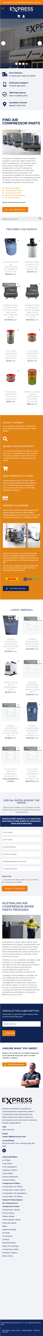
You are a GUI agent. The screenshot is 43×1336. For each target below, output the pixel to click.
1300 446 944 (35, 2)
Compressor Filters (11, 1183)
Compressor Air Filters (12, 1186)
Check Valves (8, 1213)
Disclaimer (27, 1330)
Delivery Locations (11, 1330)
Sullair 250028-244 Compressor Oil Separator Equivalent (11, 267)
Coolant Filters (8, 1180)
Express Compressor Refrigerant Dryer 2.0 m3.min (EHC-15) (32, 730)
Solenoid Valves (9, 1223)
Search (40, 219)
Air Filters (6, 1160)
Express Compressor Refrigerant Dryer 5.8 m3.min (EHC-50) (11, 644)
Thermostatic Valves (11, 1220)
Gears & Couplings (10, 1246)
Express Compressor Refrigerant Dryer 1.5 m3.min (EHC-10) (10, 730)
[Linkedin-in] (4, 1150)
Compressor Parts (10, 1249)
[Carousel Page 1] (16, 64)
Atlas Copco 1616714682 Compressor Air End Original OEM (32, 774)
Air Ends (6, 1233)
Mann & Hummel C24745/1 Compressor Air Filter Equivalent (32, 397)
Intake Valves (8, 1216)
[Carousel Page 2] (20, 64)
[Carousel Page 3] (23, 64)
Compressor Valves (11, 1210)
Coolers (5, 1239)
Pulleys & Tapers (9, 1253)
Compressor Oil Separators (14, 1193)
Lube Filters (7, 1173)
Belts (4, 1226)
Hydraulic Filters (9, 1170)
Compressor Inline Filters (13, 1190)
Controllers (7, 1236)
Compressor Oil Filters (12, 1196)
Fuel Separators (9, 1167)
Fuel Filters (7, 1163)
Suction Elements (10, 1177)
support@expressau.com (14, 1136)
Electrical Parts (9, 1243)
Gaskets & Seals (9, 1229)
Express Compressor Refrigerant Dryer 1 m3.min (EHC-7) (32, 687)
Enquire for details (18, 56)
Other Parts (7, 1256)
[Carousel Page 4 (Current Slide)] (27, 64)
